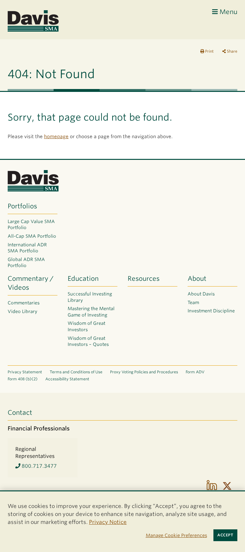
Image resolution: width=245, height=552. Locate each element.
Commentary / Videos (31, 283)
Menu (227, 12)
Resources (144, 278)
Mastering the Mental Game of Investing (91, 311)
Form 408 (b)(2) (23, 379)
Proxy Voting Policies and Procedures (144, 371)
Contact (20, 412)
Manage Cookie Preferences (176, 535)
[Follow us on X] (227, 486)
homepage (56, 136)
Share (231, 51)
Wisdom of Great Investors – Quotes (88, 341)
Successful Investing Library (90, 297)
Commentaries (24, 302)
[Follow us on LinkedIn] (212, 486)
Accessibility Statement (67, 379)
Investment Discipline (211, 310)
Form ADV (195, 371)
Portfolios (22, 206)
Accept (225, 535)
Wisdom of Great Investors (86, 326)
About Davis (201, 293)
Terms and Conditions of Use (76, 371)
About (197, 278)
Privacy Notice (108, 522)
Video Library (22, 311)
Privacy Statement (25, 371)
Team (193, 302)
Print (209, 51)
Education (83, 278)
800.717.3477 (38, 466)
